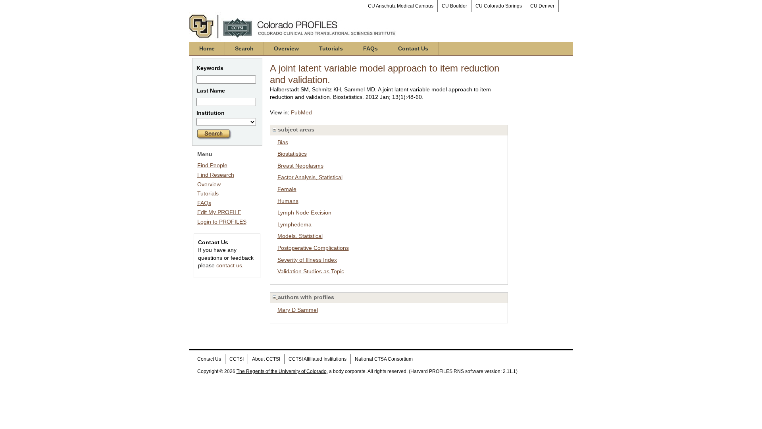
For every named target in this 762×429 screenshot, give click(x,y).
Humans (287, 201)
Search (244, 48)
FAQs (370, 48)
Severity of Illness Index (307, 260)
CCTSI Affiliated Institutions (317, 359)
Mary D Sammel (297, 310)
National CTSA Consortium (384, 359)
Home (207, 48)
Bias (282, 142)
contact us (229, 265)
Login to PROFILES (221, 221)
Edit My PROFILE (219, 212)
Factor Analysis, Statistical (310, 177)
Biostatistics (292, 154)
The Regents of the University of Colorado (282, 371)
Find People (212, 165)
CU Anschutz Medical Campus (400, 6)
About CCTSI (266, 359)
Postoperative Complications (313, 248)
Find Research (215, 175)
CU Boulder (454, 6)
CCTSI (236, 359)
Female (286, 189)
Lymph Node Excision (304, 212)
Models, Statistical (300, 236)
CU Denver (542, 6)
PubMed (301, 112)
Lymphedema (294, 224)
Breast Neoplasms (300, 165)
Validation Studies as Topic (310, 271)
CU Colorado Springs (498, 6)
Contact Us (413, 48)
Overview (286, 48)
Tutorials (331, 48)
